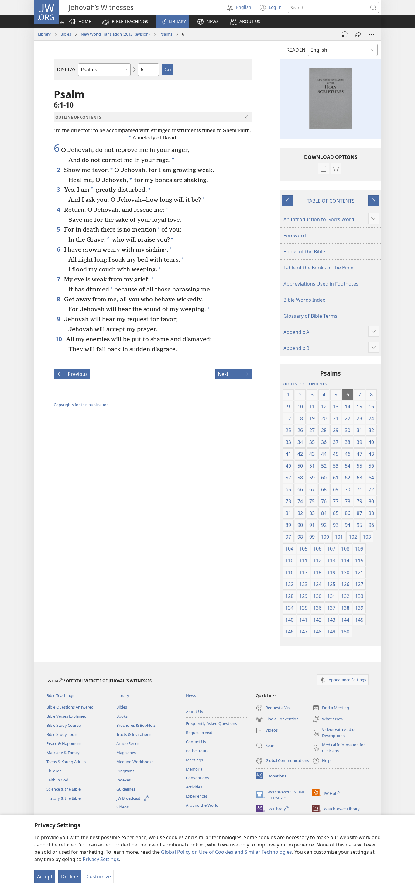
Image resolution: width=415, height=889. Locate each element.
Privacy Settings (101, 859)
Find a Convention (277, 719)
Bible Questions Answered (70, 707)
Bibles (65, 34)
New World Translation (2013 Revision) (115, 34)
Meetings (194, 760)
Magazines (126, 752)
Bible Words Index (304, 300)
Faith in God (57, 780)
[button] (125, 21)
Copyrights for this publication (81, 404)
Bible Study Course (63, 725)
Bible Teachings (60, 695)
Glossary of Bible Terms (310, 316)
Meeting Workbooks (134, 761)
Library (44, 34)
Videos (122, 807)
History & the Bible (63, 798)
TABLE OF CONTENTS (331, 200)
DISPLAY (66, 69)
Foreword (294, 235)
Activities (194, 787)
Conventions (197, 778)
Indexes (123, 780)
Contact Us (196, 741)
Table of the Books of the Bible (318, 267)
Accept (45, 876)
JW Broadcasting (132, 798)
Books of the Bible (304, 251)
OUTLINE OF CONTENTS (305, 383)
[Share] (358, 34)
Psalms (165, 34)
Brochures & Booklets (136, 725)
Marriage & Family (63, 752)
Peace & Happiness (63, 743)
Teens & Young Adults (66, 761)
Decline (69, 876)
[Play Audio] (344, 34)
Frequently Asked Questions (211, 723)
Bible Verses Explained (66, 716)
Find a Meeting (330, 708)
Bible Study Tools (61, 734)
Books (122, 716)
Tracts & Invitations (133, 734)
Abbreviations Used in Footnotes (320, 283)
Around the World (202, 805)
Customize (99, 876)
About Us (194, 711)
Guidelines (125, 789)
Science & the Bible (63, 789)
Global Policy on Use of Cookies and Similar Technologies (226, 852)
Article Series (127, 743)
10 (59, 339)
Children (54, 771)
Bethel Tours (197, 750)
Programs (125, 771)
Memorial (194, 769)
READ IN (295, 49)
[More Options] (371, 34)
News (191, 695)
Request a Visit (199, 732)
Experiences (197, 796)
